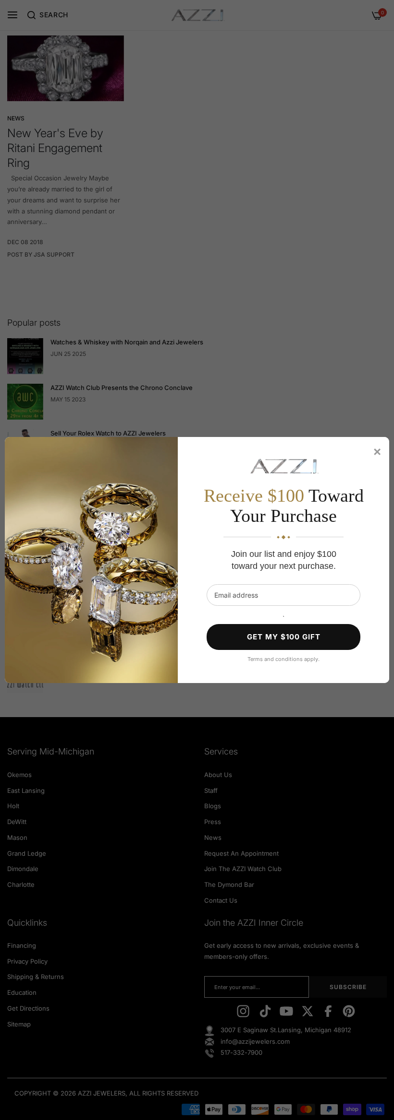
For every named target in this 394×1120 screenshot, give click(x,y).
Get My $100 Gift (283, 636)
